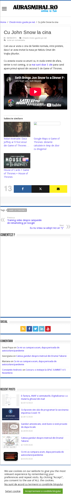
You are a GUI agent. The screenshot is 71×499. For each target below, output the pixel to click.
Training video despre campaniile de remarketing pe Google (24, 220)
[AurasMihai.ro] (35, 8)
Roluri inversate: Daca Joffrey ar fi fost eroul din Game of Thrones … (16, 142)
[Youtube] (48, 329)
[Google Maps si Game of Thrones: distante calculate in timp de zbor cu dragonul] (47, 129)
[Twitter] (40, 189)
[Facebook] (23, 189)
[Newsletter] (58, 189)
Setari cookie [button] (13, 491)
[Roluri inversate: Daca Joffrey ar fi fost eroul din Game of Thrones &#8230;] (17, 129)
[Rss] (23, 329)
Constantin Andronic (12, 369)
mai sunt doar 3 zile (42, 64)
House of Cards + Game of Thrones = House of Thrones (16, 173)
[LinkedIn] (41, 329)
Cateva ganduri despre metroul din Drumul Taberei (41, 356)
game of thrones (17, 210)
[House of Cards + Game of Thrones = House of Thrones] (17, 160)
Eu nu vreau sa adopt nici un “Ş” (47, 226)
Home (3, 22)
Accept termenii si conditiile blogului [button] (43, 491)
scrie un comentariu (16, 40)
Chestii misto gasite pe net (22, 22)
